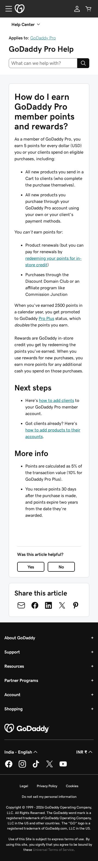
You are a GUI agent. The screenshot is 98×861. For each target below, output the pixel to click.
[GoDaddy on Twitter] (49, 766)
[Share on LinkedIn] (48, 605)
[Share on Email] (21, 605)
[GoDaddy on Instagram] (22, 766)
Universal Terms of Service (53, 849)
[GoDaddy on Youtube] (63, 766)
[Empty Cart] (88, 9)
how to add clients (56, 400)
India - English (18, 752)
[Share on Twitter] (62, 605)
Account (12, 694)
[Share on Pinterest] (75, 605)
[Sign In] (77, 9)
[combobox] (43, 63)
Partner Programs (21, 680)
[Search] (83, 63)
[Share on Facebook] (35, 605)
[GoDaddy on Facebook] (8, 766)
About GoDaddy (19, 637)
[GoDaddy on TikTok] (36, 766)
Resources (14, 666)
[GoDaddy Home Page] (27, 728)
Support (12, 652)
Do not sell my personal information (49, 796)
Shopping (13, 709)
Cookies (72, 786)
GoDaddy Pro (43, 38)
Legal (24, 786)
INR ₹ (81, 752)
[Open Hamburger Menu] (6, 9)
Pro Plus (46, 318)
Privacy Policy (47, 786)
